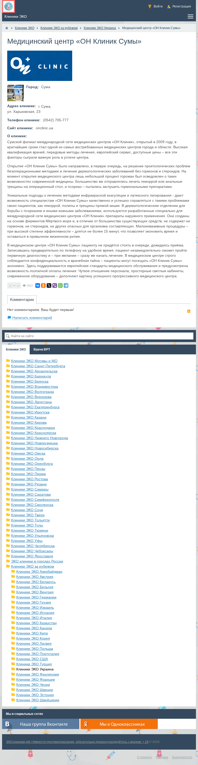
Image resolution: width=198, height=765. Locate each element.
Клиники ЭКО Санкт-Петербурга (38, 366)
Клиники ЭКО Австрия (34, 577)
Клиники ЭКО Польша (34, 649)
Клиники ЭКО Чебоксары (32, 551)
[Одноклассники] (43, 285)
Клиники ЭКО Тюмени (29, 530)
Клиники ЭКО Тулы (27, 525)
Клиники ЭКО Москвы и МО (34, 361)
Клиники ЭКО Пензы (28, 469)
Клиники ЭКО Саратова (31, 494)
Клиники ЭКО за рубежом (32, 566)
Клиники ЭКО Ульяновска (32, 535)
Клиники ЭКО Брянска (29, 381)
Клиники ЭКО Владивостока (34, 386)
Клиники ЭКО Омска (28, 453)
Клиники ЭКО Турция (34, 664)
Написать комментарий (32, 318)
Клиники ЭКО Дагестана (31, 402)
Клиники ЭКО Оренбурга (32, 464)
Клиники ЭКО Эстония (35, 695)
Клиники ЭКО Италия (34, 618)
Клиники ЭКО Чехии (33, 685)
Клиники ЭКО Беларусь (36, 582)
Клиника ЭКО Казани (28, 417)
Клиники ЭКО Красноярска (33, 433)
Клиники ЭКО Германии (36, 597)
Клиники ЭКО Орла (27, 458)
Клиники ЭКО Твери (28, 515)
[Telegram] (66, 285)
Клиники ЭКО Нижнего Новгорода (39, 438)
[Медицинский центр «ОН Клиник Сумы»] (15, 93)
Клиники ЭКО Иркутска (30, 412)
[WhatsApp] (60, 285)
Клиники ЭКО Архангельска (34, 371)
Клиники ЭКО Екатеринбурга (35, 407)
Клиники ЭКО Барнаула (31, 376)
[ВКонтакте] (37, 285)
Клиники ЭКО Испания (35, 613)
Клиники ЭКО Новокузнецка (34, 443)
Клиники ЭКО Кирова (29, 422)
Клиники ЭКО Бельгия (34, 587)
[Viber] (54, 285)
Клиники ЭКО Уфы (27, 541)
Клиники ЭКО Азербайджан (39, 571)
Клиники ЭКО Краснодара (33, 428)
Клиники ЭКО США (32, 659)
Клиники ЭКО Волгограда (32, 392)
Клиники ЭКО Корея (33, 638)
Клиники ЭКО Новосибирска (35, 448)
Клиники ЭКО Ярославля (32, 556)
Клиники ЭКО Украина (35, 669)
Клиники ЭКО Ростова (29, 479)
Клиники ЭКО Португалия (37, 654)
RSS (189, 311)
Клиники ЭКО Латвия (34, 643)
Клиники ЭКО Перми (28, 474)
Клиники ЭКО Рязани (29, 484)
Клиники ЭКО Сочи (27, 510)
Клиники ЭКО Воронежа (31, 397)
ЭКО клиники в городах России (37, 561)
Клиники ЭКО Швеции (34, 690)
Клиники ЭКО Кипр (32, 633)
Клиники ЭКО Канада (34, 628)
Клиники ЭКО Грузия (33, 602)
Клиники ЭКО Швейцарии (37, 700)
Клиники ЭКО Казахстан (36, 623)
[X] (49, 285)
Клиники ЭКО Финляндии (37, 674)
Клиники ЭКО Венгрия (35, 592)
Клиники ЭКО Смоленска (32, 505)
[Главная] (7, 28)
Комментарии (22, 299)
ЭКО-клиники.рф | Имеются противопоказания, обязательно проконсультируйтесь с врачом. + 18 (77, 742)
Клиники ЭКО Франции (35, 679)
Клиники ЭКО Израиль (35, 607)
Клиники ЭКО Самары (29, 489)
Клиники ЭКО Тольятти (30, 520)
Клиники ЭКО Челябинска (33, 546)
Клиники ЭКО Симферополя (35, 499)
